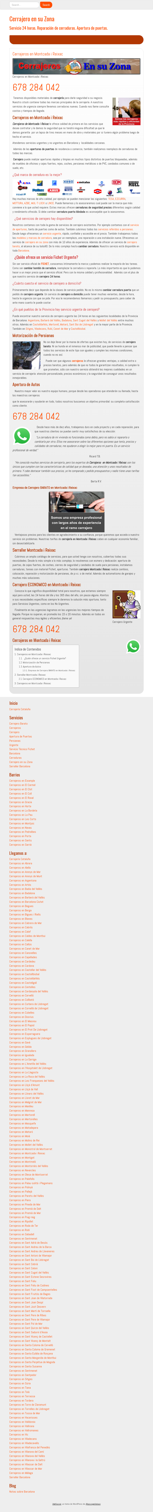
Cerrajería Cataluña (19, 709)
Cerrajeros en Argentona (22, 880)
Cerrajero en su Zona (31, 18)
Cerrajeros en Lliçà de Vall (23, 1089)
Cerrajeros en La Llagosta (23, 1072)
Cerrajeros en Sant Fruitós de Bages (29, 1294)
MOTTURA (18, 203)
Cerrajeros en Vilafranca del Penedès (29, 1447)
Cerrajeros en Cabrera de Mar (25, 923)
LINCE (51, 203)
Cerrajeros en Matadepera (23, 1128)
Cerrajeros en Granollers (22, 1051)
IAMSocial (56, 1504)
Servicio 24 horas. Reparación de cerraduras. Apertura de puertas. (58, 28)
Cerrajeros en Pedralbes (22, 832)
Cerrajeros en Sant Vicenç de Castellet (30, 1336)
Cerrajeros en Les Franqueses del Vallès (31, 1081)
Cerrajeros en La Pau (20, 815)
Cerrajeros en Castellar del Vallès (27, 970)
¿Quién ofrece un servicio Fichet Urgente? (44, 658)
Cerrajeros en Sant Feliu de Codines (29, 1285)
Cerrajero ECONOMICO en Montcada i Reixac (44, 679)
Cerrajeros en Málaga (21, 1473)
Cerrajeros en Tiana (20, 1388)
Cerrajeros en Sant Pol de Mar (26, 1324)
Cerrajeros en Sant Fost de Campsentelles (33, 1290)
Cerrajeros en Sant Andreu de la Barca (30, 1247)
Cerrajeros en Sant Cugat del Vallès (29, 1272)
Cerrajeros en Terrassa (22, 1396)
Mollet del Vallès (108, 320)
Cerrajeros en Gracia (20, 802)
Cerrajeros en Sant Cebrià (23, 1264)
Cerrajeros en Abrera (20, 863)
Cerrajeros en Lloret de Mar (24, 1098)
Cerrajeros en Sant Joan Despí (26, 1302)
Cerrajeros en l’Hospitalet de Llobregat (30, 1068)
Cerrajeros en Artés (20, 885)
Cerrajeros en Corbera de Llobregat (28, 1004)
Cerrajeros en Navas (20, 828)
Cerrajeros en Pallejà (20, 1191)
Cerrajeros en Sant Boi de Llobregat (29, 1260)
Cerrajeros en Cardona (21, 966)
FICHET (45, 264)
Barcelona (23, 250)
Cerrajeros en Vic (18, 1434)
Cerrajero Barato (18, 723)
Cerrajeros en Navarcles (22, 1170)
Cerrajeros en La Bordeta (23, 810)
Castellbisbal (78, 329)
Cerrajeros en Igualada (21, 1055)
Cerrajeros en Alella (20, 868)
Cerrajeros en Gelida (20, 1047)
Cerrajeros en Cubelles (21, 1013)
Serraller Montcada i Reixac (31, 674)
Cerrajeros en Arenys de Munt (25, 876)
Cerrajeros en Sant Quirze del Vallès (29, 1328)
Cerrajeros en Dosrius (21, 1017)
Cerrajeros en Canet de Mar (24, 949)
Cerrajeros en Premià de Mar (25, 1213)
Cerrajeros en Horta (20, 806)
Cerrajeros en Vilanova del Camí (26, 1452)
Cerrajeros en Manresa (22, 1110)
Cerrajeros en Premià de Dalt (25, 1209)
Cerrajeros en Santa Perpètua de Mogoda (32, 1362)
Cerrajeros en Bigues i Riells (25, 914)
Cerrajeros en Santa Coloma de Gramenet (32, 1349)
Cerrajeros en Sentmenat (23, 1239)
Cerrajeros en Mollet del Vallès (26, 1145)
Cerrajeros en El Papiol (21, 1025)
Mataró (64, 324)
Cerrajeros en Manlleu (21, 1106)
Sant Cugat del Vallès (85, 320)
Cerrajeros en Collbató (21, 1000)
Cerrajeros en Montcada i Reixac (34, 654)
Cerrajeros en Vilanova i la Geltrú (27, 1460)
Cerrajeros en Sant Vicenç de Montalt (30, 1341)
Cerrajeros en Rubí (19, 1230)
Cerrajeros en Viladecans (23, 1439)
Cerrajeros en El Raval (21, 798)
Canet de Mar (61, 329)
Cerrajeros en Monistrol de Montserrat (30, 1149)
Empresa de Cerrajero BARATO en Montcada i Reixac (51, 670)
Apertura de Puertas (20, 736)
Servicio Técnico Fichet (22, 749)
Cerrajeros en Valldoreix (22, 1422)
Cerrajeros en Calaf (20, 932)
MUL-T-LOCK (38, 203)
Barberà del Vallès (50, 320)
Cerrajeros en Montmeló (22, 1162)
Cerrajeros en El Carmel (22, 785)
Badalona (67, 320)
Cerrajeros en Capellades (23, 957)
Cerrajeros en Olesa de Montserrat (28, 1174)
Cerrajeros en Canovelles (23, 953)
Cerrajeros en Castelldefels (24, 978)
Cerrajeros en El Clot (20, 789)
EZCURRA (120, 199)
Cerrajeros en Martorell (22, 1115)
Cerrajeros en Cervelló (21, 995)
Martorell (54, 324)
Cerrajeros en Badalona (22, 893)
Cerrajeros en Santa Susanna (25, 1366)
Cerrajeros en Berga (20, 910)
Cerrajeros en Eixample (22, 781)
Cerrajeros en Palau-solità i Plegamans (31, 1183)
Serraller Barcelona (19, 766)
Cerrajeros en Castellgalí (23, 983)
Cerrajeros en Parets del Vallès (26, 1196)
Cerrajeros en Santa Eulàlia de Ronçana (31, 1353)
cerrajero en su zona (36, 242)
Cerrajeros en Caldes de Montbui (27, 936)
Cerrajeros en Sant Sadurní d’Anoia (28, 1332)
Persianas (15, 741)
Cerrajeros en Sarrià (20, 845)
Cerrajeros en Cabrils (21, 927)
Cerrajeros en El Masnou (22, 1021)
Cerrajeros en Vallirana (21, 1426)
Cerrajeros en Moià (19, 1136)
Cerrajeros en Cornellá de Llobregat (29, 1008)
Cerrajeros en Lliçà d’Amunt (24, 1085)
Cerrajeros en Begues (21, 906)
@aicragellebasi (93, 1504)
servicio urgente (52, 233)
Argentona (33, 320)
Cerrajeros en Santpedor (22, 1375)
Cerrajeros (15, 728)
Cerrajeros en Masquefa (22, 1123)
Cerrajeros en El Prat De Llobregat (28, 1030)
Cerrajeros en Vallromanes (23, 1430)
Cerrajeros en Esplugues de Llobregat (30, 1038)
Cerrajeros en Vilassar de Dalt (26, 1464)
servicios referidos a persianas (115, 229)
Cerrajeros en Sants (20, 840)
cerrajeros (77, 361)
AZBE (27, 203)
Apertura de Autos (32, 666)
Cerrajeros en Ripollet (21, 1221)
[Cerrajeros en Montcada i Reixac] (76, 66)
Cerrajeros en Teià (19, 1392)
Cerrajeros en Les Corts (22, 819)
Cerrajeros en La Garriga (22, 1059)
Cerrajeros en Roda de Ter (23, 1226)
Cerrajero (14, 732)
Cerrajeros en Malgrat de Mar (25, 1102)
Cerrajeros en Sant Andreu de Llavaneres (31, 1251)
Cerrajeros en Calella (20, 940)
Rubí (50, 329)
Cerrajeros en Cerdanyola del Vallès (28, 991)
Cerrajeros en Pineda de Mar (24, 1204)
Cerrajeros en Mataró (21, 1132)
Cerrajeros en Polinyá (21, 1187)
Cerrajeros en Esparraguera (24, 1034)
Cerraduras (15, 758)
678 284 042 (36, 87)
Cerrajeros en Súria (20, 1383)
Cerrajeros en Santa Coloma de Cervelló (31, 1345)
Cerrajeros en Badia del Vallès (25, 889)
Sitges (29, 329)
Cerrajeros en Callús (20, 944)
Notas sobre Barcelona (22, 1492)
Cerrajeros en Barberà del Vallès (27, 897)
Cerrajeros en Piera (20, 1200)
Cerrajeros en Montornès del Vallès (28, 1166)
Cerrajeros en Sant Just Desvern (27, 1307)
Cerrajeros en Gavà (19, 1042)
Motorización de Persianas (36, 662)
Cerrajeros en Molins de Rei (24, 1140)
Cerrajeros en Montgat (22, 1158)
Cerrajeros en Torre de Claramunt (27, 1405)
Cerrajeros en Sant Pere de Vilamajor (29, 1319)
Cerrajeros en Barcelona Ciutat (26, 902)
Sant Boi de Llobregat (81, 324)
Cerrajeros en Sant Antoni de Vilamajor (30, 1255)
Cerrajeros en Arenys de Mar (25, 872)
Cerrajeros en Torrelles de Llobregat (29, 1409)
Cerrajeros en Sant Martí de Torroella (29, 1311)
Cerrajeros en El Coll (20, 793)
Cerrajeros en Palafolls (22, 1179)
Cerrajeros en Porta (20, 836)
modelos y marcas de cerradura (34, 238)
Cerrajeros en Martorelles (23, 1119)
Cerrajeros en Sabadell (21, 1234)
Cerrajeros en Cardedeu (22, 961)
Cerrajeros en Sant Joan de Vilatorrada (30, 1298)
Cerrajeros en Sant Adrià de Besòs (28, 1243)
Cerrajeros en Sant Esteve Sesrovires (30, 1277)
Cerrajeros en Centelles (22, 987)
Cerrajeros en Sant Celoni (23, 1268)
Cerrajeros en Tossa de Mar (24, 1413)
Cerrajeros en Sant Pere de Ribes (27, 1315)
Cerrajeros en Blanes (20, 919)
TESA (111, 199)
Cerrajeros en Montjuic (21, 823)
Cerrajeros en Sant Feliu (22, 1281)
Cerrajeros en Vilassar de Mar (25, 1469)
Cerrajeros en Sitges (20, 1379)
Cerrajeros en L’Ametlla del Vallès (27, 1064)
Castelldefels (40, 324)
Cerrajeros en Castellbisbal (24, 974)
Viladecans (40, 329)
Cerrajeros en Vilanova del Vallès (27, 1456)
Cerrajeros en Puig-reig (22, 1217)
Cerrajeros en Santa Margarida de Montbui (32, 1358)
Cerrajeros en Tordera (21, 1400)
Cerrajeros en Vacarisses (23, 1417)
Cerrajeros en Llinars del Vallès (26, 1094)
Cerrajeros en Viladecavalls (24, 1443)
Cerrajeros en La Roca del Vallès (27, 1077)
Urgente (13, 745)
